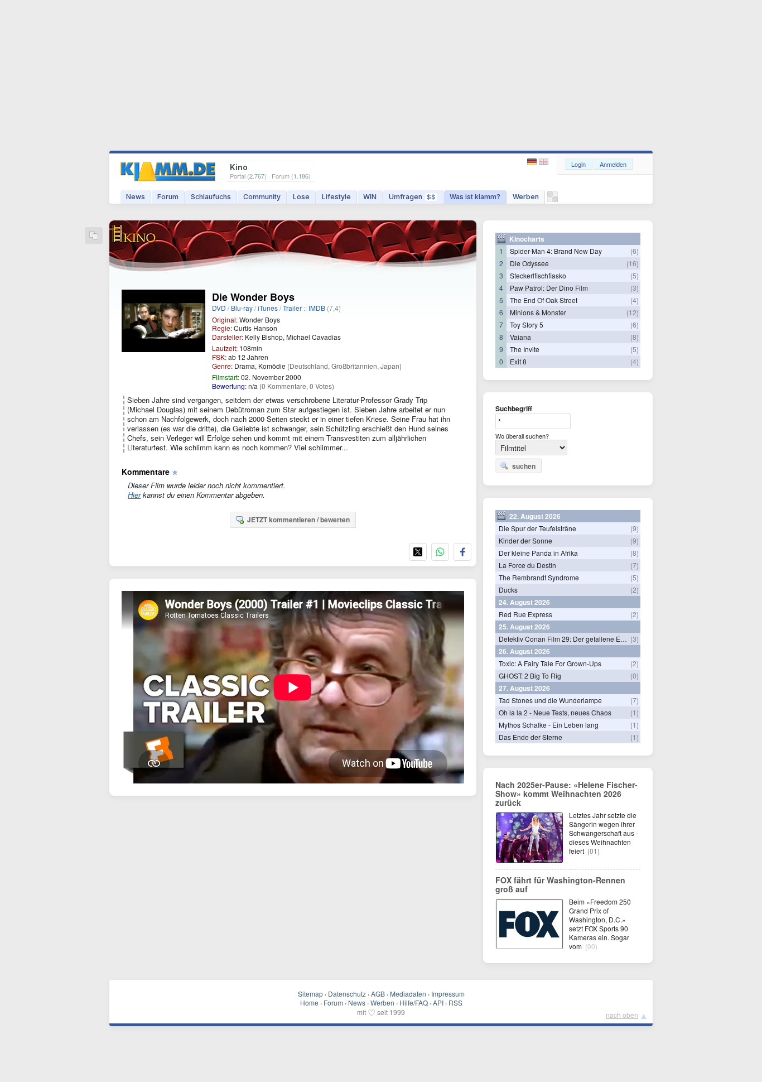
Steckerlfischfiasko (538, 275)
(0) (634, 675)
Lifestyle (336, 197)
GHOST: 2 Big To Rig (530, 675)
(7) (634, 565)
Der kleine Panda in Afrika (538, 552)
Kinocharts (526, 238)
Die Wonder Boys (253, 297)
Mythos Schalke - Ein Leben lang (549, 724)
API (438, 1002)
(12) (632, 312)
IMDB (316, 307)
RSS (455, 1002)
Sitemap (310, 993)
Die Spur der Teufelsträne (537, 528)
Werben (526, 197)
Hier (134, 494)
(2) (634, 589)
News (135, 197)
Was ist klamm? (475, 197)
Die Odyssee (529, 263)
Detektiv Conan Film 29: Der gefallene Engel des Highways (588, 638)
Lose (301, 197)
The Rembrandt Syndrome (539, 577)
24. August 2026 (524, 602)
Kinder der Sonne (525, 540)
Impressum (448, 993)
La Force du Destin (527, 565)
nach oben (622, 1015)
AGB (378, 993)
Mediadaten (408, 993)
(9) (634, 528)
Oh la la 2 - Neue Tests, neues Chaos (555, 712)
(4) (634, 300)
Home (309, 1002)
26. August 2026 (524, 651)
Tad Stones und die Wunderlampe (550, 700)
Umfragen (412, 197)
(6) (634, 251)
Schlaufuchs (211, 197)
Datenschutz (347, 993)
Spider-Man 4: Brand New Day (556, 251)
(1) (634, 712)
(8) (634, 337)
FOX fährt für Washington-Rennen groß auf (560, 884)
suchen (524, 466)
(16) (632, 263)
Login (578, 164)
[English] (543, 162)
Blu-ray (242, 307)
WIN (370, 197)
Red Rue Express (525, 614)
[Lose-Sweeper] (552, 199)
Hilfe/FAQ (413, 1002)
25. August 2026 (524, 626)
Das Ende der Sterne (530, 737)
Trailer (292, 307)
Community (262, 197)
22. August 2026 (535, 516)
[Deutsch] (533, 162)
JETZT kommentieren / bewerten (298, 519)
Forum (168, 197)
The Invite (524, 349)
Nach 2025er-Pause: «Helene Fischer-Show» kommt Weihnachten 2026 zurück (566, 793)
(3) (634, 287)
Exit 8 (518, 361)
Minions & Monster (538, 312)
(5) (634, 275)
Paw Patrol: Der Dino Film (549, 287)
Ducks (508, 589)
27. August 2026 (524, 688)
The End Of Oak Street (543, 300)
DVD (219, 307)
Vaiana (520, 337)
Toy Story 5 (526, 324)
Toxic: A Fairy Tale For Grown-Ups (550, 663)
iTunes (268, 307)
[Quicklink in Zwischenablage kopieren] (94, 236)
